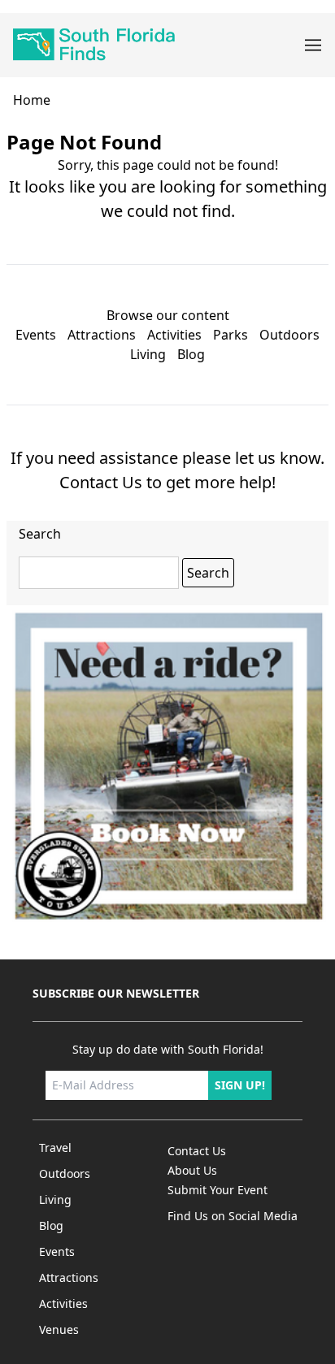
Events (35, 335)
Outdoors (289, 335)
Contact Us (100, 482)
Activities (174, 335)
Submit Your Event (218, 1189)
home (31, 100)
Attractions (101, 335)
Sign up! (240, 1085)
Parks (230, 335)
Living (148, 354)
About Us (192, 1170)
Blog (191, 354)
